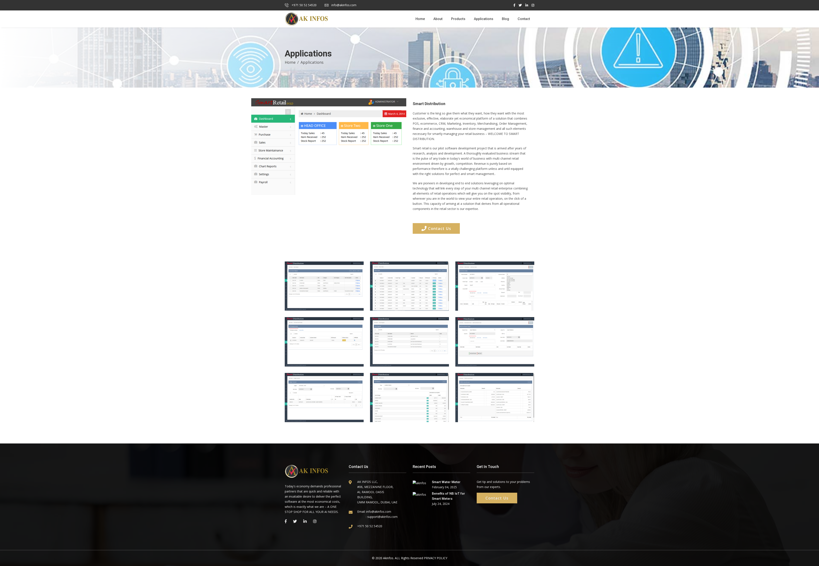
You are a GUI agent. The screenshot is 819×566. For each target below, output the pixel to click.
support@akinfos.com (382, 517)
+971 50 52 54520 (304, 5)
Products (458, 19)
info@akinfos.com (343, 5)
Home (420, 19)
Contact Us (439, 228)
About (438, 19)
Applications (483, 19)
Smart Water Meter (446, 482)
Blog (505, 19)
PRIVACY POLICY (435, 558)
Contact (524, 19)
